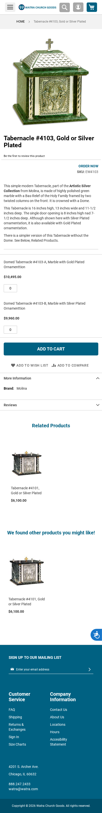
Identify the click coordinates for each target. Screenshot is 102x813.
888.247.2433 (19, 784)
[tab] (51, 378)
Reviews (10, 405)
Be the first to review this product (24, 156)
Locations (57, 724)
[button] (78, 7)
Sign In (14, 737)
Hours (54, 732)
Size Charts (17, 744)
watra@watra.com (23, 789)
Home (20, 21)
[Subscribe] (89, 669)
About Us (57, 717)
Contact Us (58, 710)
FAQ (12, 710)
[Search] (64, 7)
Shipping (15, 717)
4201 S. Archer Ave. (24, 767)
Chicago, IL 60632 (22, 774)
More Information (17, 378)
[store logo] (37, 7)
